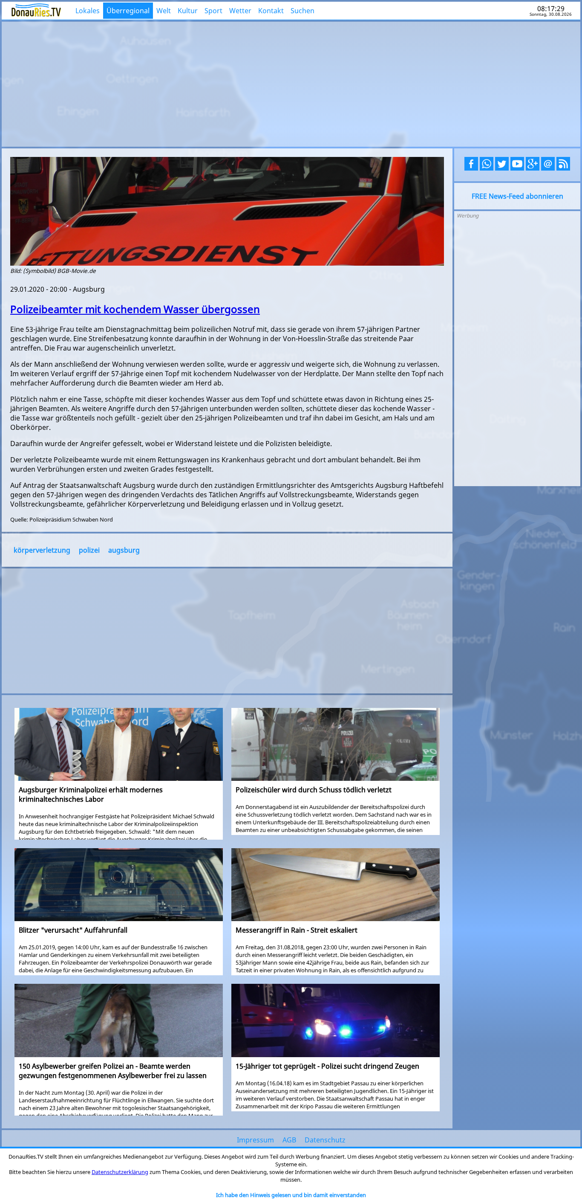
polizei (89, 550)
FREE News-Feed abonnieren (517, 196)
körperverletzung (42, 550)
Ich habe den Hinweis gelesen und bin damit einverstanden (291, 1195)
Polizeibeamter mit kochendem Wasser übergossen (135, 309)
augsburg (124, 550)
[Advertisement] (291, 83)
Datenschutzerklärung (120, 1172)
